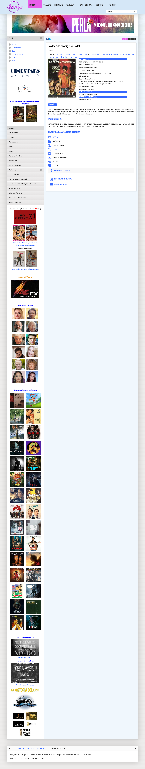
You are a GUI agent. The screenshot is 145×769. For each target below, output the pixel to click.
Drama (57, 55)
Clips (13, 51)
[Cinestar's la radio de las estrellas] (25, 73)
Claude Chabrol (94, 55)
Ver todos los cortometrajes (25, 685)
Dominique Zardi (128, 55)
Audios (14, 44)
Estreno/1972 (53, 57)
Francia (62, 55)
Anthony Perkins (82, 55)
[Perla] (73, 24)
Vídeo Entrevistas (18, 54)
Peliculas (58, 5)
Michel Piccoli (70, 55)
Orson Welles (105, 55)
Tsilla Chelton (63, 57)
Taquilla (70, 5)
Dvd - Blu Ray (86, 5)
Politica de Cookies (38, 758)
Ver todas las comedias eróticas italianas (25, 269)
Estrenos (33, 5)
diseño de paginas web (84, 755)
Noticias (99, 5)
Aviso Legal (13, 758)
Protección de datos (24, 758)
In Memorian (112, 5)
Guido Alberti (73, 57)
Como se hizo (16, 48)
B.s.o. (13, 61)
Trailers (47, 5)
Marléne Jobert (116, 55)
